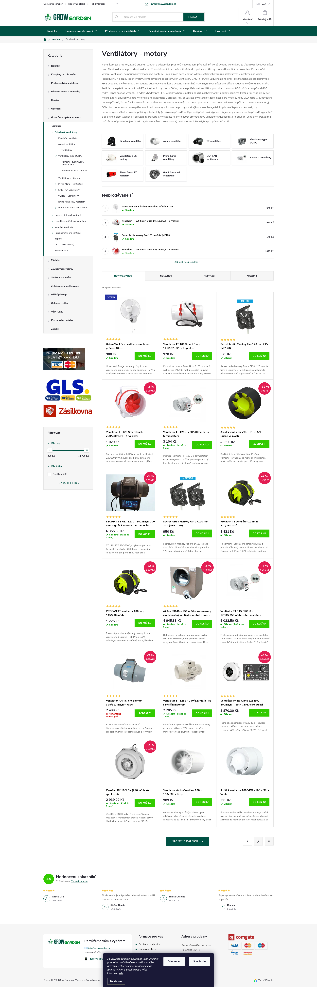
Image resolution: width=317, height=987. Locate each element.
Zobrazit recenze (79, 881)
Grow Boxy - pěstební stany (66, 117)
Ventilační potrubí (64, 227)
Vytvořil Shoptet (266, 980)
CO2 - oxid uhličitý (64, 244)
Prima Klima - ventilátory (70, 184)
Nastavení (116, 981)
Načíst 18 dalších (185, 841)
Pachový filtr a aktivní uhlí (68, 215)
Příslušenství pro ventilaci (68, 233)
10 (269, 841)
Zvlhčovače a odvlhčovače (65, 286)
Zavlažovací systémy (62, 268)
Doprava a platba (76, 3)
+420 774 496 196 (97, 959)
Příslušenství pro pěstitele (64, 83)
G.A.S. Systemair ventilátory (72, 207)
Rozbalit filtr (67, 483)
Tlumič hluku (61, 250)
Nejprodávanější (123, 276)
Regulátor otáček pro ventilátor (71, 221)
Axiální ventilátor (66, 144)
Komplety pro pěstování (63, 74)
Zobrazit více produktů (186, 262)
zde (121, 973)
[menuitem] (52, 31)
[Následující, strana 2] (258, 841)
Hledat (193, 17)
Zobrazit (259, 443)
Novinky (55, 65)
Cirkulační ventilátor (68, 138)
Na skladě (60, 474)
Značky (55, 328)
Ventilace (56, 125)
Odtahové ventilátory (66, 132)
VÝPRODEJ (57, 311)
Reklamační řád (98, 3)
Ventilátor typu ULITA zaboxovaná (72, 163)
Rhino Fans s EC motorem (71, 201)
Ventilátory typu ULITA (70, 155)
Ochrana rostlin (59, 303)
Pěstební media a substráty (65, 91)
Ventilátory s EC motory (70, 178)
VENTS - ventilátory (68, 195)
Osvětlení (56, 108)
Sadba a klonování (61, 277)
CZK (264, 3)
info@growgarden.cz (99, 948)
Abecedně (252, 276)
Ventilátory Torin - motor (74, 170)
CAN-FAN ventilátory (69, 189)
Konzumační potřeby (62, 320)
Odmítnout (174, 961)
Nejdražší (209, 276)
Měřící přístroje (59, 294)
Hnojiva (55, 100)
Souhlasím (199, 961)
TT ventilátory (65, 150)
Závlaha (55, 260)
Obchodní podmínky (53, 3)
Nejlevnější (166, 276)
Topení (58, 238)
